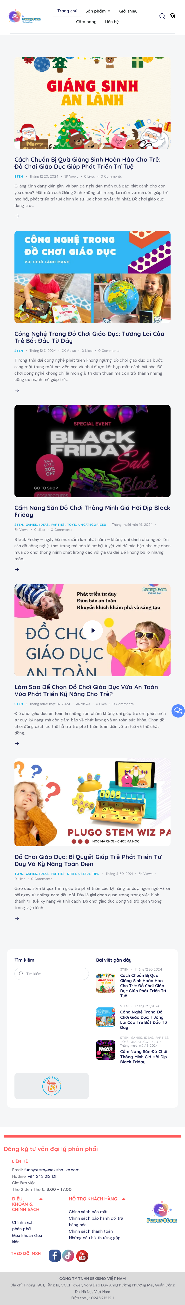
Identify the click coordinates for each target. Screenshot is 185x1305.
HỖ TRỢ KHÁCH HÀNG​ (93, 1198)
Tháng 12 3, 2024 (42, 350)
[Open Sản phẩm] (109, 11)
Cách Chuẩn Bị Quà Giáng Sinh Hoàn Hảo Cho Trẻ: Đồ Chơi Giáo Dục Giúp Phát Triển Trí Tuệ (87, 163)
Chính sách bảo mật (88, 1211)
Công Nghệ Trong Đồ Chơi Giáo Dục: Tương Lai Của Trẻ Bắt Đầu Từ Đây (89, 337)
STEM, (125, 1037)
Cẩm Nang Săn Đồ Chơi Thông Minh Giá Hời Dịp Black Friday (92, 511)
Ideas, (149, 1037)
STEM (18, 176)
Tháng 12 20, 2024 (44, 176)
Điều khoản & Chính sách (26, 1204)
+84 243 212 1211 (43, 1176)
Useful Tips (88, 874)
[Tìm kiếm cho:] (51, 973)
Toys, (125, 1042)
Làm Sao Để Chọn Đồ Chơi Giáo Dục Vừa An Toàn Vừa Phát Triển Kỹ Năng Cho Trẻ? (86, 690)
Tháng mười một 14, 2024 (49, 704)
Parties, (162, 1037)
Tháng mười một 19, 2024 (132, 524)
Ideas (44, 524)
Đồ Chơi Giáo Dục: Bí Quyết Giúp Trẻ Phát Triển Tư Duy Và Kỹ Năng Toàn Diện (87, 860)
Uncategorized (92, 524)
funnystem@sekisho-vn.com (51, 1169)
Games (31, 524)
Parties (58, 524)
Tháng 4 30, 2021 (119, 874)
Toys (71, 524)
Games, (137, 1037)
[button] (28, 1204)
